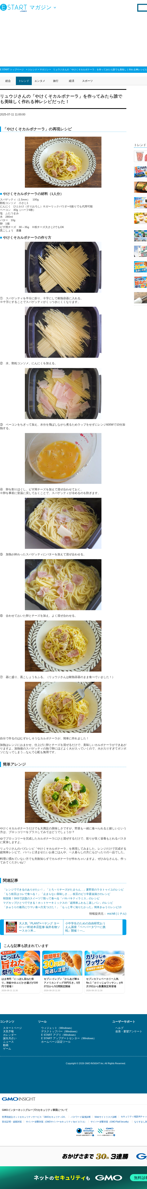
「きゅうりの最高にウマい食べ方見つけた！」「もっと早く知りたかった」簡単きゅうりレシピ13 (62, 907)
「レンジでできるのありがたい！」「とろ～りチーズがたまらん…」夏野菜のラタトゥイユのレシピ (63, 889)
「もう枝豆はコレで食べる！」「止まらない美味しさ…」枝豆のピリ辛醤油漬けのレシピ (56, 893)
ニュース (8, 1041)
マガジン (44, 69)
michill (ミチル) (116, 913)
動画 (5, 1045)
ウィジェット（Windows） (57, 1027)
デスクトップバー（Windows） (60, 1031)
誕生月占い (9, 1038)
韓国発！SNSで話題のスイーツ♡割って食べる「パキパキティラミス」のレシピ (51, 898)
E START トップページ (12, 69)
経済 (71, 80)
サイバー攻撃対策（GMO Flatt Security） (110, 1121)
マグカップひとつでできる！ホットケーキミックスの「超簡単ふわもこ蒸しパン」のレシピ (58, 902)
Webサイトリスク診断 (106, 1117)
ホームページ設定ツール (56, 1041)
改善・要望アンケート (128, 1031)
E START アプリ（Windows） (59, 1034)
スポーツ (87, 80)
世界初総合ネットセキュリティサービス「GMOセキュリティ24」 (34, 1117)
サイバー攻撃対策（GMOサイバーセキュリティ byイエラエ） (56, 1121)
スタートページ (12, 1027)
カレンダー (9, 1034)
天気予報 (8, 1031)
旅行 (55, 80)
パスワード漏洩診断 (81, 1117)
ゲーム (7, 1048)
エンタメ (39, 80)
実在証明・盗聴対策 (12, 1121)
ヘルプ (119, 1027)
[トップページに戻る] (14, 7)
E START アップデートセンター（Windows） (68, 1038)
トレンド (32, 69)
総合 (8, 80)
